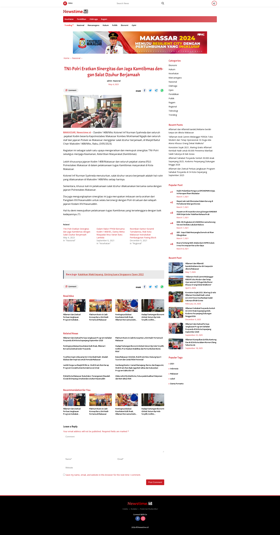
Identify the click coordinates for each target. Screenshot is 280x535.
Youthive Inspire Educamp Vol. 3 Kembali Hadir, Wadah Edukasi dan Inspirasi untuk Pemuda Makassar (85, 358)
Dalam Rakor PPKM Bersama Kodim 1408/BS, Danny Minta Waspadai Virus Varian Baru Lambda (111, 233)
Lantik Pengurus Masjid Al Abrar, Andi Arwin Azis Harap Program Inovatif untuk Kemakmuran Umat (86, 366)
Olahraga (94, 19)
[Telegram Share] (156, 90)
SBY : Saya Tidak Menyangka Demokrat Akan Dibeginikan (195, 233)
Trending (68, 25)
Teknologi (173, 110)
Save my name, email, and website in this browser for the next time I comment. (103, 474)
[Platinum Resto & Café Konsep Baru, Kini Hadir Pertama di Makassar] (100, 305)
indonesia (174, 369)
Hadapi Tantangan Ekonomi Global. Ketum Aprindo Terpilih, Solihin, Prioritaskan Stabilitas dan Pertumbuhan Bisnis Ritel (152, 317)
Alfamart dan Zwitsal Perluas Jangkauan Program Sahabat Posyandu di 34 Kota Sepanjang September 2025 (72, 317)
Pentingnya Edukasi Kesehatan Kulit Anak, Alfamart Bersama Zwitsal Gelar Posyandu (126, 317)
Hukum (106, 25)
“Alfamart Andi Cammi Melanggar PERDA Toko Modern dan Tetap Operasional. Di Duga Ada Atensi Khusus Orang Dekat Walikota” (191, 140)
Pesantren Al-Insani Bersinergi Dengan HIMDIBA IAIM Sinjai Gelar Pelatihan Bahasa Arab (197, 213)
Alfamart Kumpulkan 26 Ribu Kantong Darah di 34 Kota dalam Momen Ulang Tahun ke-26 (200, 342)
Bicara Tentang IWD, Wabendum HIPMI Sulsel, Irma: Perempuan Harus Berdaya (196, 244)
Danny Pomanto (177, 384)
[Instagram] (143, 518)
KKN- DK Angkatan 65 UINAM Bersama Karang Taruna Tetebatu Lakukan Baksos (196, 223)
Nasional (80, 25)
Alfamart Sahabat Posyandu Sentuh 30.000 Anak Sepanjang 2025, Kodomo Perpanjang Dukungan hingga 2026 (192, 161)
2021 (172, 363)
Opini (134, 25)
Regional (173, 106)
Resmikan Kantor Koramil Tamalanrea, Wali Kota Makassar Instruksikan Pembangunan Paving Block (143, 233)
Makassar (174, 374)
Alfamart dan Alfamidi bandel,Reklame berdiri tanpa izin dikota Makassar (199, 266)
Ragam (104, 19)
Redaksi (134, 509)
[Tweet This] (150, 90)
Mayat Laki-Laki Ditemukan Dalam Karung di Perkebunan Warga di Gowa (195, 202)
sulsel (172, 378)
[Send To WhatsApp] (162, 90)
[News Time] (75, 11)
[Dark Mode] (214, 3)
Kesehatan (69, 19)
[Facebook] (137, 518)
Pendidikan (81, 19)
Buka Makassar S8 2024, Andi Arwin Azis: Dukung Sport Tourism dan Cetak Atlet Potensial (138, 358)
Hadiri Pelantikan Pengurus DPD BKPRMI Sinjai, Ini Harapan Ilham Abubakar (196, 192)
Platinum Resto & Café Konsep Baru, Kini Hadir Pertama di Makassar (99, 317)
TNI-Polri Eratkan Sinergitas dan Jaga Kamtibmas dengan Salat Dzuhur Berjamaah (76, 231)
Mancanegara (93, 25)
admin (109, 81)
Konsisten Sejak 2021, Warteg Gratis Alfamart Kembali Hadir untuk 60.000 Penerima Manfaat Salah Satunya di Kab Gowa (191, 150)
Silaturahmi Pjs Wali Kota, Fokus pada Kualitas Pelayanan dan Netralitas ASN (138, 377)
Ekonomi (124, 25)
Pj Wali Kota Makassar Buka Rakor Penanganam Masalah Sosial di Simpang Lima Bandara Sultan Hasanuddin (86, 377)
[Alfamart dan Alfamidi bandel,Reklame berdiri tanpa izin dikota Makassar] (176, 267)
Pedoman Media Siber (149, 509)
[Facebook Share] (144, 90)
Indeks (125, 509)
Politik (114, 25)
